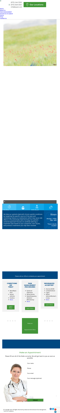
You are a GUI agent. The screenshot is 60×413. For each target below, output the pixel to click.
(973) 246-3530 (16, 2)
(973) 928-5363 (16, 5)
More (11, 300)
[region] (30, 113)
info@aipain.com (16, 7)
